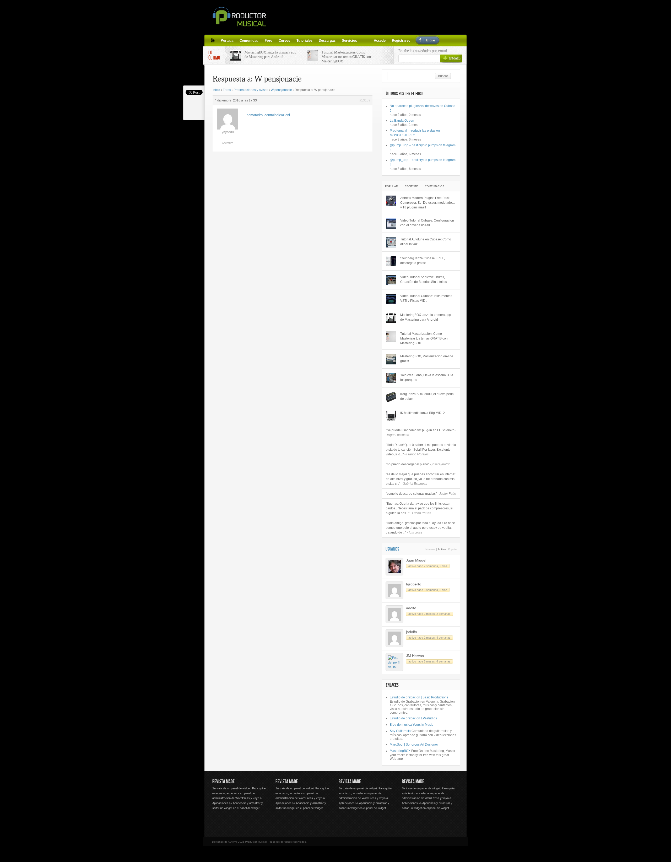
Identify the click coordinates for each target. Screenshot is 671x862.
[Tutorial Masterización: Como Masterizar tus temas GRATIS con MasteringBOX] (391, 336)
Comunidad (249, 40)
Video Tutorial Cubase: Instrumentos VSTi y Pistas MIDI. (426, 298)
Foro (268, 40)
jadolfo (411, 632)
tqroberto (413, 584)
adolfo (411, 608)
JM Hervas (415, 656)
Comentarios (434, 186)
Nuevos (430, 549)
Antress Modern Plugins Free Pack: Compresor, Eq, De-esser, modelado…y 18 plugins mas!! (427, 202)
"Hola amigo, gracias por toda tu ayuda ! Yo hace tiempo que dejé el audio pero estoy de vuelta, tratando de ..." (420, 527)
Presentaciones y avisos (251, 90)
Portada (227, 40)
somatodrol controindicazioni (268, 115)
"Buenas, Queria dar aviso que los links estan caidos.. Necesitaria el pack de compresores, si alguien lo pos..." (419, 508)
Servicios (349, 40)
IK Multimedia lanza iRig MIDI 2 (422, 413)
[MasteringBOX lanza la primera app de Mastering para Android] (391, 318)
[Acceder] (363, 40)
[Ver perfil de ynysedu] (227, 128)
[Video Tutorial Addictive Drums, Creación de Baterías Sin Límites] (391, 280)
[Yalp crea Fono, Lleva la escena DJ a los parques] (391, 378)
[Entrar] (376, 40)
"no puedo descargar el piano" (418, 464)
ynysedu (228, 132)
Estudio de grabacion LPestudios (413, 718)
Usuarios (392, 549)
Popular (391, 186)
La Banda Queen (402, 120)
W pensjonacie (281, 90)
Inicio (216, 90)
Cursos (284, 40)
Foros (227, 90)
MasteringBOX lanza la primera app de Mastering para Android (270, 54)
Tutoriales (304, 40)
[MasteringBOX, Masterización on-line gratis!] (391, 359)
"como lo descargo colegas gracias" (421, 493)
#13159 (364, 100)
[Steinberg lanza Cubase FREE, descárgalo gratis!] (391, 261)
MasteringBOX (400, 751)
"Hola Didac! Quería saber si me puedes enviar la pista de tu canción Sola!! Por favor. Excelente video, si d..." (421, 449)
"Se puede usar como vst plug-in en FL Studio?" (421, 432)
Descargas (327, 40)
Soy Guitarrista (400, 731)
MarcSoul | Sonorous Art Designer (414, 744)
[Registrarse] (369, 40)
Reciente (411, 186)
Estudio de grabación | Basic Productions (419, 697)
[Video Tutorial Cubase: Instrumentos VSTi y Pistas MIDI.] (391, 299)
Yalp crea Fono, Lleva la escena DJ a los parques (426, 377)
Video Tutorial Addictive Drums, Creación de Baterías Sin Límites (423, 279)
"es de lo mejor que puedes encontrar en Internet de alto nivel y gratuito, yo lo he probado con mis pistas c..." (420, 479)
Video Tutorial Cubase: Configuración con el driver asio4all (427, 223)
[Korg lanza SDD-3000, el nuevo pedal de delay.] (391, 397)
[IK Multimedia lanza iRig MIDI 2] (391, 416)
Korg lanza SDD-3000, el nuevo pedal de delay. (427, 396)
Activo (442, 549)
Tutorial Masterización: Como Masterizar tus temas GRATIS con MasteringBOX (346, 56)
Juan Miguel (416, 560)
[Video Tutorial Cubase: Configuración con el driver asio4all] (391, 223)
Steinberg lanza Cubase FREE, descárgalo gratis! (422, 260)
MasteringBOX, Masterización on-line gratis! (426, 358)
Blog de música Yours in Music (411, 724)
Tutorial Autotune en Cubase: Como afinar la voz (425, 242)
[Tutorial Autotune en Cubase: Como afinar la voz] (391, 242)
